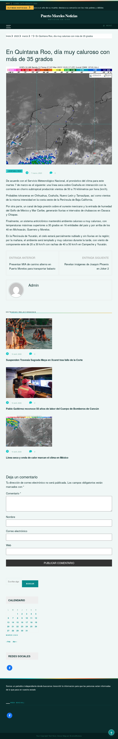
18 (31, 622)
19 (36, 622)
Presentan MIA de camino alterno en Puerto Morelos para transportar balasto (32, 266)
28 (13, 630)
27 (8, 630)
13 (8, 622)
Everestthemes (76, 736)
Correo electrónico (16, 531)
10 (27, 618)
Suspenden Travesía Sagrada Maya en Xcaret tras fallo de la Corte (44, 360)
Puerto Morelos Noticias (59, 16)
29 (17, 630)
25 (31, 626)
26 (36, 626)
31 (27, 630)
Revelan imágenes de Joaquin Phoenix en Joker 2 (86, 266)
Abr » (15, 641)
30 (22, 630)
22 (17, 626)
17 (27, 622)
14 (13, 622)
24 (27, 626)
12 (36, 618)
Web (8, 545)
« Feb (8, 641)
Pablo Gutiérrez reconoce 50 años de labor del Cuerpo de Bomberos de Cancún (52, 408)
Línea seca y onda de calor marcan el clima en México (37, 457)
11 (31, 618)
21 (13, 626)
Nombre (10, 517)
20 (8, 626)
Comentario (13, 493)
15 (17, 622)
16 (22, 622)
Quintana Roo (14, 171)
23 (22, 626)
